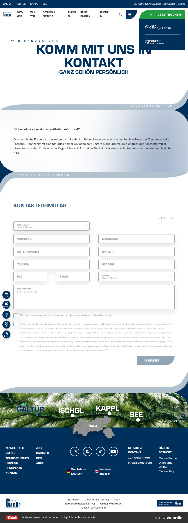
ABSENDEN (151, 360)
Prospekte (14, 467)
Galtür (7, 4)
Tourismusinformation (17, 460)
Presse (11, 453)
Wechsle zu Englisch (107, 471)
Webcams (165, 463)
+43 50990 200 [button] (139, 458)
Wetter (163, 467)
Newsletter (15, 448)
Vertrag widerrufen (110, 503)
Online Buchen (168, 458)
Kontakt (12, 473)
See (45, 4)
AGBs (116, 499)
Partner (42, 453)
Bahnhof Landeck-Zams (171, 421)
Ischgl (21, 4)
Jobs (39, 448)
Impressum (73, 499)
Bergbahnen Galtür (147, 4)
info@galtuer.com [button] (140, 463)
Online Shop (167, 471)
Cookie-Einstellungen (94, 507)
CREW (181, 4)
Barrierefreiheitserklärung (80, 503)
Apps (40, 463)
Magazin (169, 4)
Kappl (34, 4)
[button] (121, 14)
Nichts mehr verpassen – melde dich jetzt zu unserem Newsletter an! (66, 315)
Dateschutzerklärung (97, 499)
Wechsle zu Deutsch (78, 471)
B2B (39, 458)
